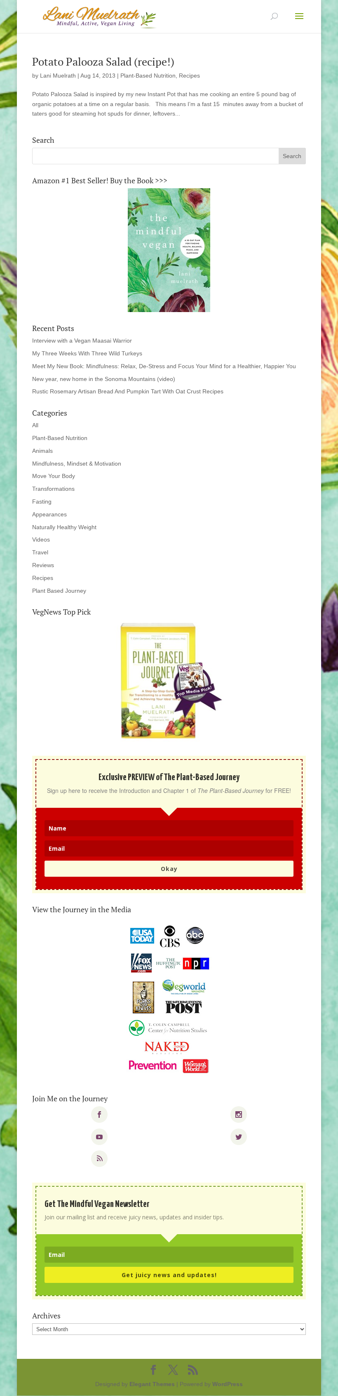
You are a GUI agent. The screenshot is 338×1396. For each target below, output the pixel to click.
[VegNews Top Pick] (169, 681)
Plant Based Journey (59, 590)
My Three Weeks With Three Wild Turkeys (87, 353)
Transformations (53, 488)
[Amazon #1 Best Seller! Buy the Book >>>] (169, 250)
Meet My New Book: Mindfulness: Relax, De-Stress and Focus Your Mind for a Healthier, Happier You (164, 366)
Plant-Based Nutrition (148, 75)
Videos (41, 539)
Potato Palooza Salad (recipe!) (103, 61)
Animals (42, 450)
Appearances (49, 514)
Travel (40, 552)
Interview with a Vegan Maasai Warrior (82, 340)
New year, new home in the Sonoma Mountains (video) (103, 379)
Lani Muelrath (58, 75)
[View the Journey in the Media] (169, 999)
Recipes (189, 75)
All (35, 425)
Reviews (43, 565)
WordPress (227, 1384)
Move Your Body (53, 476)
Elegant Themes (152, 1384)
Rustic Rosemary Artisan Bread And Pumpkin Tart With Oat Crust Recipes (127, 391)
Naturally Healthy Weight (64, 527)
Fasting (42, 501)
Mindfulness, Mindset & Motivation (76, 463)
